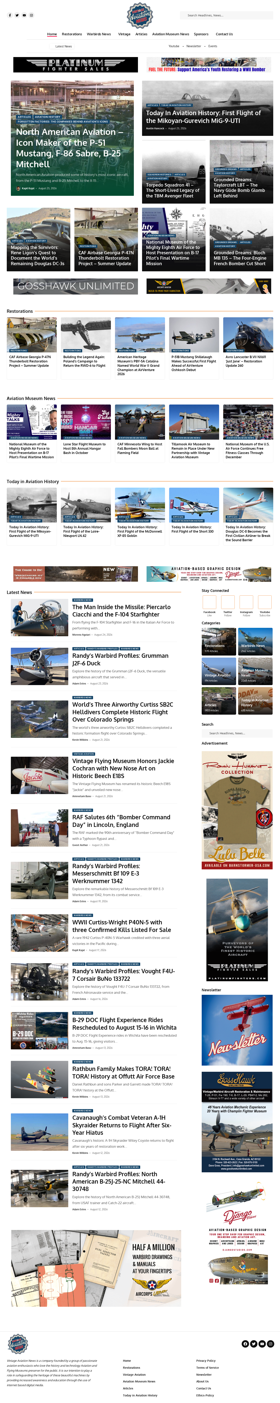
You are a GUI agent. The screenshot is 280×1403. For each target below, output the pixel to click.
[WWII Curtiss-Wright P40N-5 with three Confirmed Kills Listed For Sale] (39, 933)
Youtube (174, 46)
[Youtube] (24, 15)
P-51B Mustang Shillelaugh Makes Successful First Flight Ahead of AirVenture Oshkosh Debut (194, 363)
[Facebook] (209, 606)
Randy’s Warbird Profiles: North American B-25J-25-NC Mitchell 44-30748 (118, 1181)
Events (212, 46)
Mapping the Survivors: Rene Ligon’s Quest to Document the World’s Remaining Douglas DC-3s (37, 255)
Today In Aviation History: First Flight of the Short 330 (193, 529)
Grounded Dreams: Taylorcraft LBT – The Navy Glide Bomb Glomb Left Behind (239, 187)
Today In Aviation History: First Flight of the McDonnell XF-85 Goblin (139, 531)
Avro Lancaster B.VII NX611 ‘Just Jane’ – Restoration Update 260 (246, 361)
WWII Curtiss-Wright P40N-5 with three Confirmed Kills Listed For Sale (121, 925)
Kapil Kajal (28, 188)
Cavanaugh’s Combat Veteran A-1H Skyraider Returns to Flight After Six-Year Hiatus (121, 1125)
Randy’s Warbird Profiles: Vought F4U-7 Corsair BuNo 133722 (123, 974)
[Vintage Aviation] (219, 671)
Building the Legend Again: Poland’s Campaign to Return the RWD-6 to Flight (84, 361)
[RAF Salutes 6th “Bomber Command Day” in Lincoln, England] (39, 828)
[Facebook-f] (10, 15)
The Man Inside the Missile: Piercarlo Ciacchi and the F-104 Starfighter (121, 610)
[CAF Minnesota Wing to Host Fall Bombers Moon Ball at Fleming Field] (140, 422)
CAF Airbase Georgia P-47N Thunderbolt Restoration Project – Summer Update (106, 258)
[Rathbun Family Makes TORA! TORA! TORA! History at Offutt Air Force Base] (39, 1079)
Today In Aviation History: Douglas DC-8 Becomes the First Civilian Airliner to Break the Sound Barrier (248, 533)
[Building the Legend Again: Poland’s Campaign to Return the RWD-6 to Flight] (86, 334)
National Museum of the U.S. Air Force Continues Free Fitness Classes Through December (248, 450)
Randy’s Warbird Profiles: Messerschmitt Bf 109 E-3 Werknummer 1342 (106, 873)
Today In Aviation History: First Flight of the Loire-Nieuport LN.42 (83, 531)
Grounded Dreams (226, 169)
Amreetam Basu (81, 796)
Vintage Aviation (84, 754)
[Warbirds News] (255, 641)
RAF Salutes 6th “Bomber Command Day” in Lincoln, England (121, 820)
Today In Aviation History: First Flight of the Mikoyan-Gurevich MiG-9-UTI (203, 116)
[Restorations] (219, 641)
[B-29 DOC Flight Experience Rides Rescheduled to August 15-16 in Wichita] (39, 1030)
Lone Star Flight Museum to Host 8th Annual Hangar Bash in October (84, 448)
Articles (24, 116)
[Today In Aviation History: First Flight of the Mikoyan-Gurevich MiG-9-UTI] (32, 505)
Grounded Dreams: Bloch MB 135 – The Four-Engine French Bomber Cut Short (240, 258)
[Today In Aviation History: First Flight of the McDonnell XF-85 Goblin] (140, 505)
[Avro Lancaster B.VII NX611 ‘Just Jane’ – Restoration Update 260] (248, 334)
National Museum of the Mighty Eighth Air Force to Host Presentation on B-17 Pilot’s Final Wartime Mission (173, 252)
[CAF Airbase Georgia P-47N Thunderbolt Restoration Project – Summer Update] (32, 334)
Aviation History (47, 116)
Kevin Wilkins (80, 739)
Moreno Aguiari (81, 634)
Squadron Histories (159, 174)
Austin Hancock (155, 128)
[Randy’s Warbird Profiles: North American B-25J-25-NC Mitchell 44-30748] (39, 1188)
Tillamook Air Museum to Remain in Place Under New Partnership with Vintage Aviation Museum (193, 450)
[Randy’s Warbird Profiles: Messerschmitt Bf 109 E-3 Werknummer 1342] (39, 880)
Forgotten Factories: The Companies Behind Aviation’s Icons (63, 121)
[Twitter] (17, 15)
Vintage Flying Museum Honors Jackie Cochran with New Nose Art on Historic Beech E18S (123, 768)
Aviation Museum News (161, 235)
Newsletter (194, 46)
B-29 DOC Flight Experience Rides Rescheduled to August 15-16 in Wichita (124, 1023)
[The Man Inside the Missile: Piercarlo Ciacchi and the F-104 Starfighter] (39, 617)
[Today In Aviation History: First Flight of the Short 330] (194, 505)
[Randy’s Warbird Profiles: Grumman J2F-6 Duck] (39, 666)
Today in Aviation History (176, 105)
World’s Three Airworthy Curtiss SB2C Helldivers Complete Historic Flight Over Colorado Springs (122, 712)
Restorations (88, 246)
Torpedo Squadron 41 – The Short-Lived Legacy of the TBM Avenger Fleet (172, 190)
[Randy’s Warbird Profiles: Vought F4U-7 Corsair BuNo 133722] (39, 982)
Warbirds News (83, 600)
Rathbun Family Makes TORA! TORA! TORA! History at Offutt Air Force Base (123, 1072)
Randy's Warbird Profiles (102, 649)
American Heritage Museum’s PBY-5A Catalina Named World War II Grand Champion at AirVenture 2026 (138, 365)
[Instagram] (31, 15)
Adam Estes (79, 683)
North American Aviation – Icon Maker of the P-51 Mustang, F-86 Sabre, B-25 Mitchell (69, 147)
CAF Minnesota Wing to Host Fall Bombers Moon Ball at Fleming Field (139, 448)
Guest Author (80, 845)
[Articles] (219, 701)
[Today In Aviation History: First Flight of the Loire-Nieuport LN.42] (86, 505)
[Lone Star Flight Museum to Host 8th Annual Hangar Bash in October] (86, 422)
